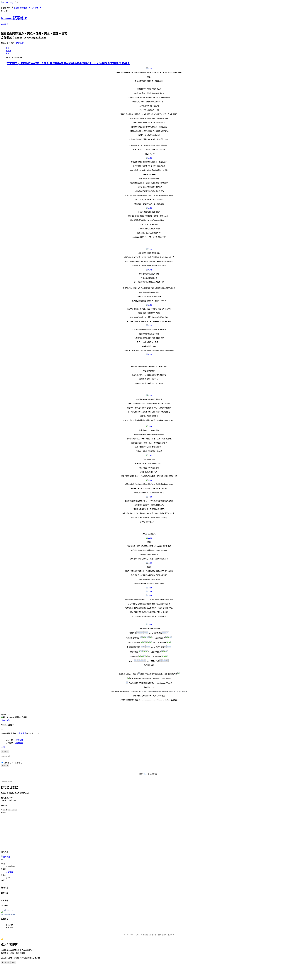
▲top (3, 747)
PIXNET (131, 935)
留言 (24, 733)
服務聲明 (171, 935)
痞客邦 (19, 733)
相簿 (7, 48)
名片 (7, 53)
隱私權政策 (162, 935)
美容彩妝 (19, 740)
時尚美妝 (20, 43)
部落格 (8, 51)
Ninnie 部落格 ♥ (14, 18)
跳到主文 (4, 24)
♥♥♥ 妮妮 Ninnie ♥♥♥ (7, 910)
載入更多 (5, 751)
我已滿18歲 (6, 962)
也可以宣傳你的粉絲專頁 (8, 914)
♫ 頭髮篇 (19, 743)
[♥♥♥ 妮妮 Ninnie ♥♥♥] (2, 912)
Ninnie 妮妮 (5, 720)
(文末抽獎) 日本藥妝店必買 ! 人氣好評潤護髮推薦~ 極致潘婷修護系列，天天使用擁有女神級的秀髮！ (68, 63)
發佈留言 (5, 765)
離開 (13, 962)
